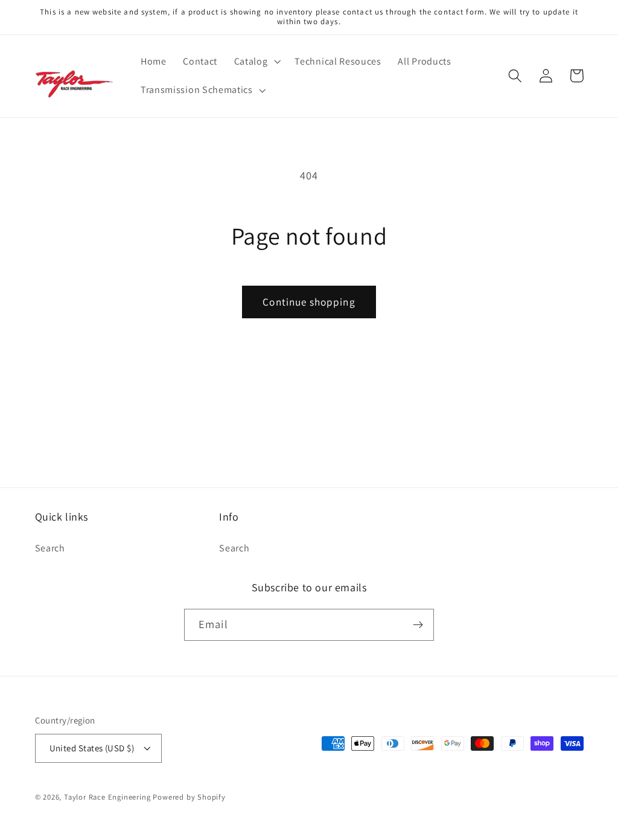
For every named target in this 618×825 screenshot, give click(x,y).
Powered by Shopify (189, 797)
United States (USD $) (92, 748)
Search (50, 548)
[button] (256, 61)
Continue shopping (309, 302)
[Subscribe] (418, 625)
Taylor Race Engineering (107, 797)
